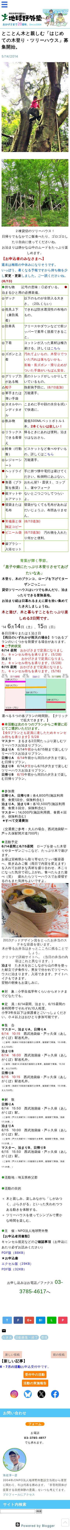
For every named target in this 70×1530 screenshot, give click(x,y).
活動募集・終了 (26, 1337)
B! (40, 1320)
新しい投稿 (12, 1354)
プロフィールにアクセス (19, 1494)
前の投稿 (59, 1354)
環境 (44, 1337)
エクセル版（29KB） (17, 1264)
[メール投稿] (4, 1332)
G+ (29, 1320)
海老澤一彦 (10, 1475)
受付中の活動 (35, 1374)
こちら (55, 348)
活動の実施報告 (35, 1383)
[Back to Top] (65, 1523)
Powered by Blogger (37, 1526)
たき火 (7, 1337)
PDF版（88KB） (14, 1253)
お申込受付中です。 (25, 1367)
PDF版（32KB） (14, 1269)
